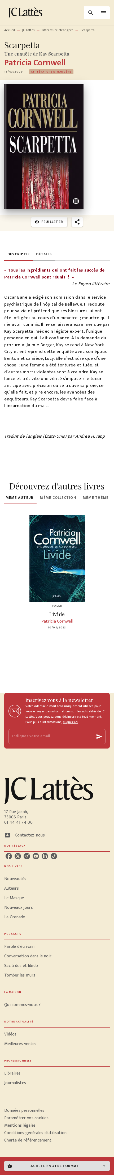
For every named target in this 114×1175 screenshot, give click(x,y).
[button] (51, 71)
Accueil (9, 30)
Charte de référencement (27, 1140)
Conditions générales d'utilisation (35, 1132)
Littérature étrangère (57, 30)
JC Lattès (28, 30)
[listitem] (8, 856)
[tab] (18, 254)
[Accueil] (26, 12)
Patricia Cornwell (34, 63)
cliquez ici (70, 722)
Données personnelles (24, 1110)
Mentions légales (20, 1125)
